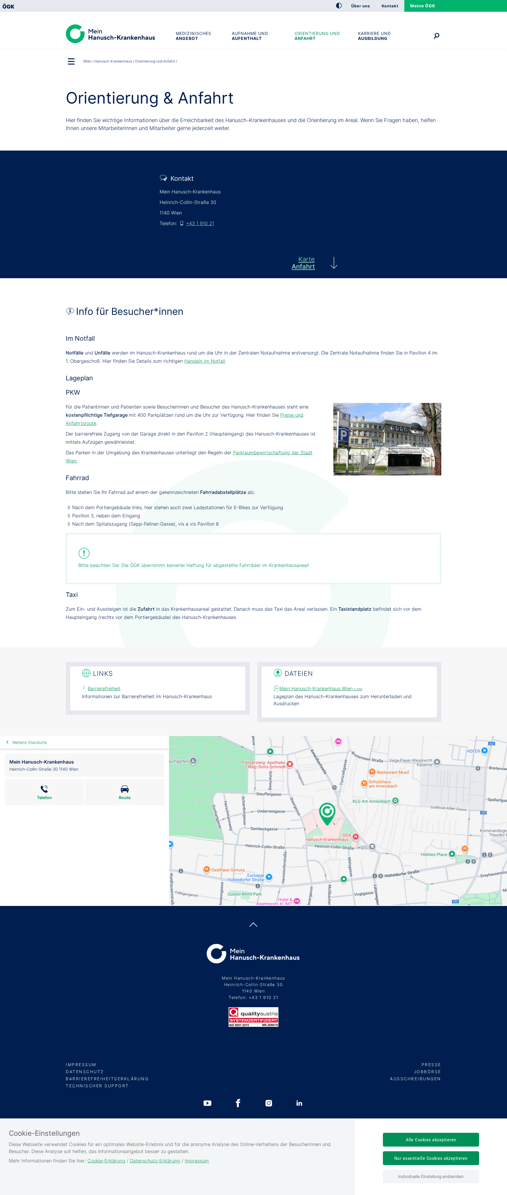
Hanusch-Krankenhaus (113, 61)
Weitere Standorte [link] (29, 742)
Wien (87, 61)
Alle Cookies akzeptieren (431, 1139)
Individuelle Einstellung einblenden (431, 1176)
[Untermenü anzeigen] (71, 62)
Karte (303, 263)
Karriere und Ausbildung (374, 36)
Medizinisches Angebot (193, 36)
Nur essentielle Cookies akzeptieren (431, 1158)
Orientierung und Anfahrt (317, 36)
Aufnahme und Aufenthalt (250, 36)
